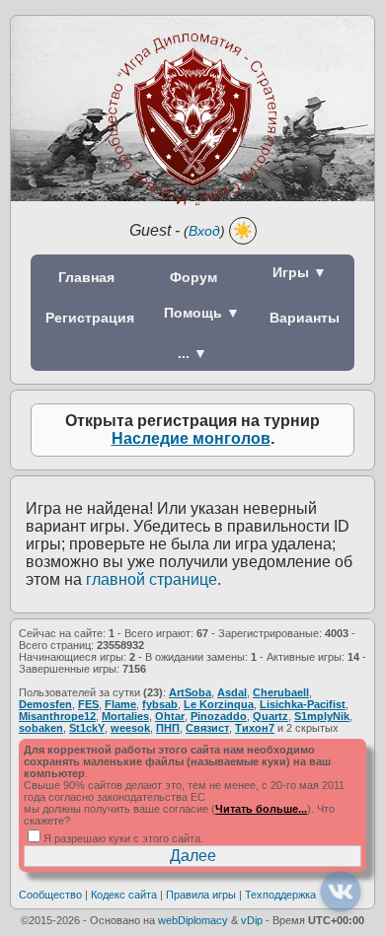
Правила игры (201, 894)
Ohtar (170, 716)
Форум (193, 277)
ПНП (168, 728)
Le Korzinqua (219, 704)
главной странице (151, 579)
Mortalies (125, 716)
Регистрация (89, 317)
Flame (120, 704)
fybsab (160, 704)
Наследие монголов (191, 438)
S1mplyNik (321, 716)
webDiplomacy (193, 920)
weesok (130, 728)
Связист (207, 728)
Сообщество (50, 894)
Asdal (232, 692)
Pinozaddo (219, 716)
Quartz (270, 716)
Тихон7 (254, 728)
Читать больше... (261, 809)
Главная (86, 277)
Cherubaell (281, 692)
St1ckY (87, 728)
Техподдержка (280, 894)
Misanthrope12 (57, 716)
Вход (204, 231)
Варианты (305, 317)
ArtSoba (190, 692)
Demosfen (45, 704)
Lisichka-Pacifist (303, 704)
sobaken (41, 728)
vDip (252, 920)
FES (88, 704)
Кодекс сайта (124, 894)
